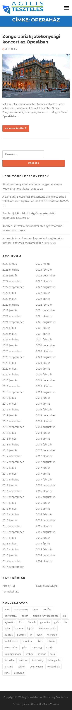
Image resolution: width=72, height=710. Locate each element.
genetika (45, 622)
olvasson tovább (14, 128)
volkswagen (36, 666)
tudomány (38, 660)
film (21, 622)
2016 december (45, 485)
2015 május (9, 543)
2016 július (9, 502)
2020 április (43, 368)
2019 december (45, 380)
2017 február (44, 479)
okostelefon (11, 647)
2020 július (9, 363)
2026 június (9, 263)
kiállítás (8, 634)
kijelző (30, 628)
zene (7, 672)
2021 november (12, 316)
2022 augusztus (45, 287)
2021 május (9, 333)
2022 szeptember (13, 287)
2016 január (9, 520)
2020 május (9, 368)
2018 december (45, 415)
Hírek (5, 585)
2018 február (44, 444)
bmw (35, 609)
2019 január (9, 415)
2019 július (9, 397)
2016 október (44, 491)
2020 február (44, 374)
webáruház (53, 666)
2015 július (9, 538)
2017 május (9, 473)
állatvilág (19, 672)
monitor (27, 641)
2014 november (12, 561)
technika (9, 660)
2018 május (9, 438)
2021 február (44, 339)
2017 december (45, 450)
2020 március (10, 374)
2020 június (43, 363)
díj (64, 615)
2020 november (12, 351)
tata (52, 654)
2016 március (10, 514)
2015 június (43, 538)
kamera (18, 628)
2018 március (10, 444)
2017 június (43, 467)
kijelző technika (47, 628)
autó (7, 609)
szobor (29, 654)
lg (31, 634)
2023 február (44, 269)
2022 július (9, 293)
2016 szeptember (13, 497)
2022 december (45, 275)
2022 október (44, 281)
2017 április (43, 473)
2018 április (43, 438)
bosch (25, 615)
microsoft (52, 634)
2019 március (10, 409)
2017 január (9, 485)
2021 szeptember (13, 322)
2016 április (43, 508)
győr (56, 622)
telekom (23, 660)
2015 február (44, 549)
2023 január (9, 275)
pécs (24, 647)
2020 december (45, 345)
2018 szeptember (13, 427)
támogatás (54, 660)
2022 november (12, 281)
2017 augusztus (45, 462)
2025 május (43, 263)
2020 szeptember (13, 357)
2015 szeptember (13, 532)
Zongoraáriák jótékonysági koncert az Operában (31, 39)
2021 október (44, 316)
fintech (32, 622)
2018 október (44, 421)
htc (65, 622)
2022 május (9, 298)
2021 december (45, 310)
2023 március (10, 269)
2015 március (10, 549)
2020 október (44, 351)
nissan (51, 641)
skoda (49, 647)
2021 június (43, 328)
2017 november (12, 456)
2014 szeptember (13, 566)
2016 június (43, 502)
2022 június (43, 293)
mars (39, 634)
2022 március (10, 304)
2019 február (44, 409)
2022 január (9, 310)
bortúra (47, 609)
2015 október (44, 526)
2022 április (43, 298)
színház (42, 654)
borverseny (10, 615)
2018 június (43, 432)
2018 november (12, 421)
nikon (40, 641)
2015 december (45, 520)
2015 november (12, 526)
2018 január (9, 450)
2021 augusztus (45, 322)
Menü (66, 7)
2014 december (45, 555)
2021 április (43, 333)
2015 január (9, 555)
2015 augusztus (45, 532)
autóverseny (21, 609)
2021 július (9, 328)
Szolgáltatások (45, 585)
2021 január (9, 345)
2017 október (44, 456)
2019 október (44, 386)
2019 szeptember (13, 392)
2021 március (10, 339)
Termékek (8, 591)
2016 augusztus (45, 497)
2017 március (10, 479)
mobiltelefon (11, 641)
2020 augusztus (45, 357)
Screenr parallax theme (25, 704)
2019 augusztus (45, 392)
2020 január (9, 380)
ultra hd (8, 666)
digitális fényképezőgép (46, 615)
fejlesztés (9, 622)
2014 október (44, 561)
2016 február (44, 514)
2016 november (12, 491)
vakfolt (21, 666)
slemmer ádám (12, 654)
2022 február (44, 304)
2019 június (43, 397)
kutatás (21, 634)
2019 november (12, 386)
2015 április (43, 543)
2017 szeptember (13, 462)
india (7, 628)
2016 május (9, 508)
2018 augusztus (45, 427)
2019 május (9, 403)
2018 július (9, 432)
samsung (37, 647)
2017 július (9, 467)
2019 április (43, 403)
